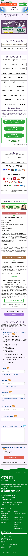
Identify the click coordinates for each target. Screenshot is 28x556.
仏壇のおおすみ (5, 543)
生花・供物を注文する (6, 521)
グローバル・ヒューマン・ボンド (9, 544)
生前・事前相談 (4, 517)
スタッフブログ (17, 523)
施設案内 (16, 511)
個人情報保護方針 (18, 528)
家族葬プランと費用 (5, 511)
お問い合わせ (4, 523)
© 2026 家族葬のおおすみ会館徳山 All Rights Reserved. (14, 552)
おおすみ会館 (4, 541)
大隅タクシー (4, 535)
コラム (15, 521)
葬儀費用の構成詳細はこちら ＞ (20, 144)
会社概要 (16, 526)
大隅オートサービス (6, 546)
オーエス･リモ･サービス (7, 539)
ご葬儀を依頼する (5, 519)
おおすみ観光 (4, 538)
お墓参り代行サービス (19, 517)
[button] (24, 1)
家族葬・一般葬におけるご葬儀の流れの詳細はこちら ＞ (15, 48)
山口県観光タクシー (6, 536)
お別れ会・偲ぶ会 (18, 519)
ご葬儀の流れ (4, 515)
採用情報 (16, 524)
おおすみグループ (5, 548)
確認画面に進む (13, 457)
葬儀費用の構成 (4, 513)
